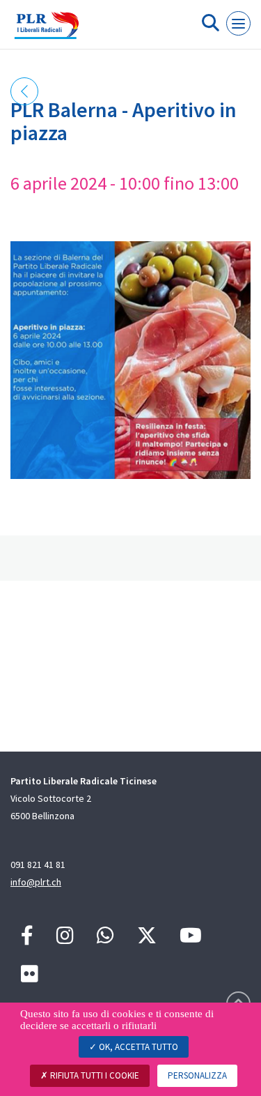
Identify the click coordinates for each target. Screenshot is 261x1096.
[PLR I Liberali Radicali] (46, 30)
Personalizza (197, 1075)
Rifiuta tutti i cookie (93, 1075)
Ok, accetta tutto (137, 1047)
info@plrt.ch (35, 882)
